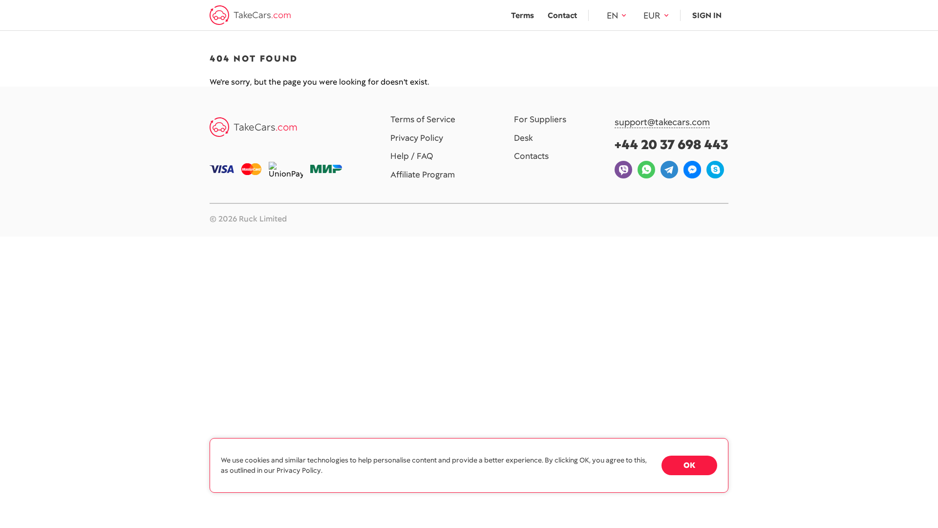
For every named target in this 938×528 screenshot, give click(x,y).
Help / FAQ (411, 156)
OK (689, 465)
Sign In (707, 15)
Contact (562, 15)
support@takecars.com (662, 122)
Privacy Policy (416, 138)
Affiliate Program (422, 175)
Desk (523, 138)
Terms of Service (422, 120)
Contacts (531, 156)
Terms (522, 15)
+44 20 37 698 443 (671, 144)
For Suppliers (540, 120)
